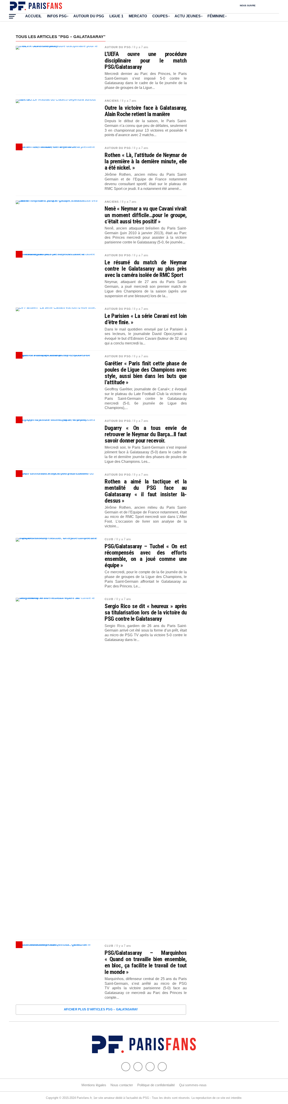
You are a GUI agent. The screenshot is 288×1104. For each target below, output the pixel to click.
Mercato (138, 16)
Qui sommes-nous (193, 1085)
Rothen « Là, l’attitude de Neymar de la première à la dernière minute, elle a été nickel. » (146, 161)
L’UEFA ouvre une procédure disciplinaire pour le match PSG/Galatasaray (146, 60)
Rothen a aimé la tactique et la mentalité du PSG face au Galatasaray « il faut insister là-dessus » (146, 491)
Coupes (160, 16)
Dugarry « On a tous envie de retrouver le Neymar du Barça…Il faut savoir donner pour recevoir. (146, 434)
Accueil (33, 16)
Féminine (216, 16)
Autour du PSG (88, 16)
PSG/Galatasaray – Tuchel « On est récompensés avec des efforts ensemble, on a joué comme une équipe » (146, 556)
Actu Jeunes (188, 16)
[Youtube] (150, 1066)
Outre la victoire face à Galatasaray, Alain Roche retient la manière (146, 111)
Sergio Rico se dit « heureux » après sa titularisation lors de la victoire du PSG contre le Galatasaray (146, 612)
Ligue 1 (116, 16)
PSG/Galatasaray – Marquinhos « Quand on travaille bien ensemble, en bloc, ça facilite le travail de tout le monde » (146, 962)
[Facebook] (125, 1066)
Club (109, 539)
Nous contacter (121, 1085)
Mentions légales (93, 1085)
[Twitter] (137, 1066)
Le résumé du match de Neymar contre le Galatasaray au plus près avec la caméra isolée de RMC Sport (146, 268)
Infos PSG (57, 16)
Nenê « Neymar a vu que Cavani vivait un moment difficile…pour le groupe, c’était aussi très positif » (146, 214)
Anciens (112, 100)
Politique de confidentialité (156, 1085)
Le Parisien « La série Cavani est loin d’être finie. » (146, 319)
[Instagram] (162, 1066)
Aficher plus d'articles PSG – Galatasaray (101, 1009)
